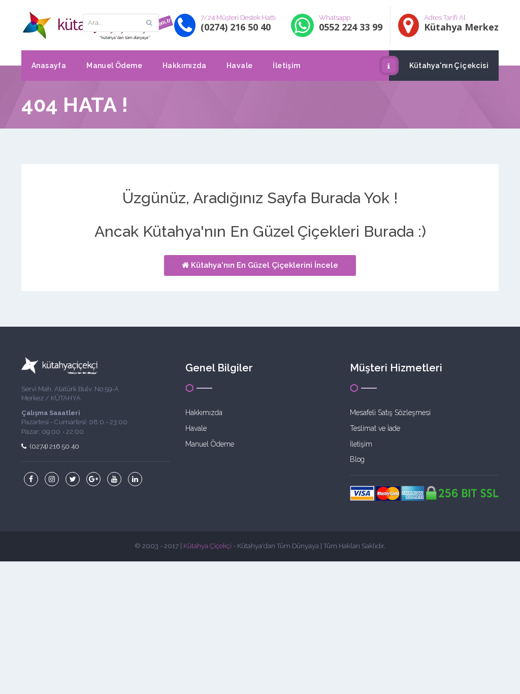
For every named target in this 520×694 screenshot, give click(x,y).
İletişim (286, 65)
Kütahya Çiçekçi (207, 546)
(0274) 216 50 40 (53, 446)
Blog (357, 459)
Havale (239, 65)
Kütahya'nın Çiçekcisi (449, 65)
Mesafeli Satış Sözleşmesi (390, 412)
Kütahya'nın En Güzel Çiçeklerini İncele (263, 265)
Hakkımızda (184, 65)
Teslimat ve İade (375, 428)
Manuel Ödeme (114, 65)
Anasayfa (48, 65)
